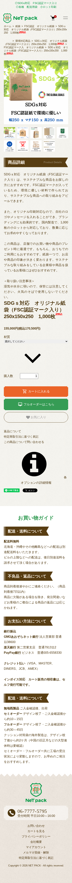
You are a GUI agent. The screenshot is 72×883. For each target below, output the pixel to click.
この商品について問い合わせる (24, 442)
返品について (12, 431)
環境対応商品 (22, 40)
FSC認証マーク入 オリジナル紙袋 (24, 47)
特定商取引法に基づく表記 (21, 436)
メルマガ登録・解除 (36, 852)
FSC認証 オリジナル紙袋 (39, 26)
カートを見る (36, 831)
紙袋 (17, 26)
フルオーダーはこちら (36, 404)
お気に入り (38, 417)
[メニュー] (65, 18)
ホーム (7, 26)
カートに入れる (36, 391)
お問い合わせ (36, 825)
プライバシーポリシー (36, 836)
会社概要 (36, 841)
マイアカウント (36, 847)
